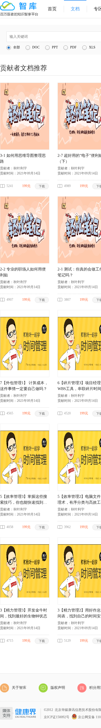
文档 (75, 8)
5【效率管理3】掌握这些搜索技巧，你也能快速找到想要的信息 (23, 499)
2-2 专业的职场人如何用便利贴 (23, 272)
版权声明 (57, 687)
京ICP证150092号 (56, 717)
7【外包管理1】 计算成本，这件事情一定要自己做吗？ (24, 386)
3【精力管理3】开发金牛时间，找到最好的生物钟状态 (23, 613)
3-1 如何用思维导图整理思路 (23, 158)
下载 (42, 186)
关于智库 (19, 687)
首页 (52, 8)
